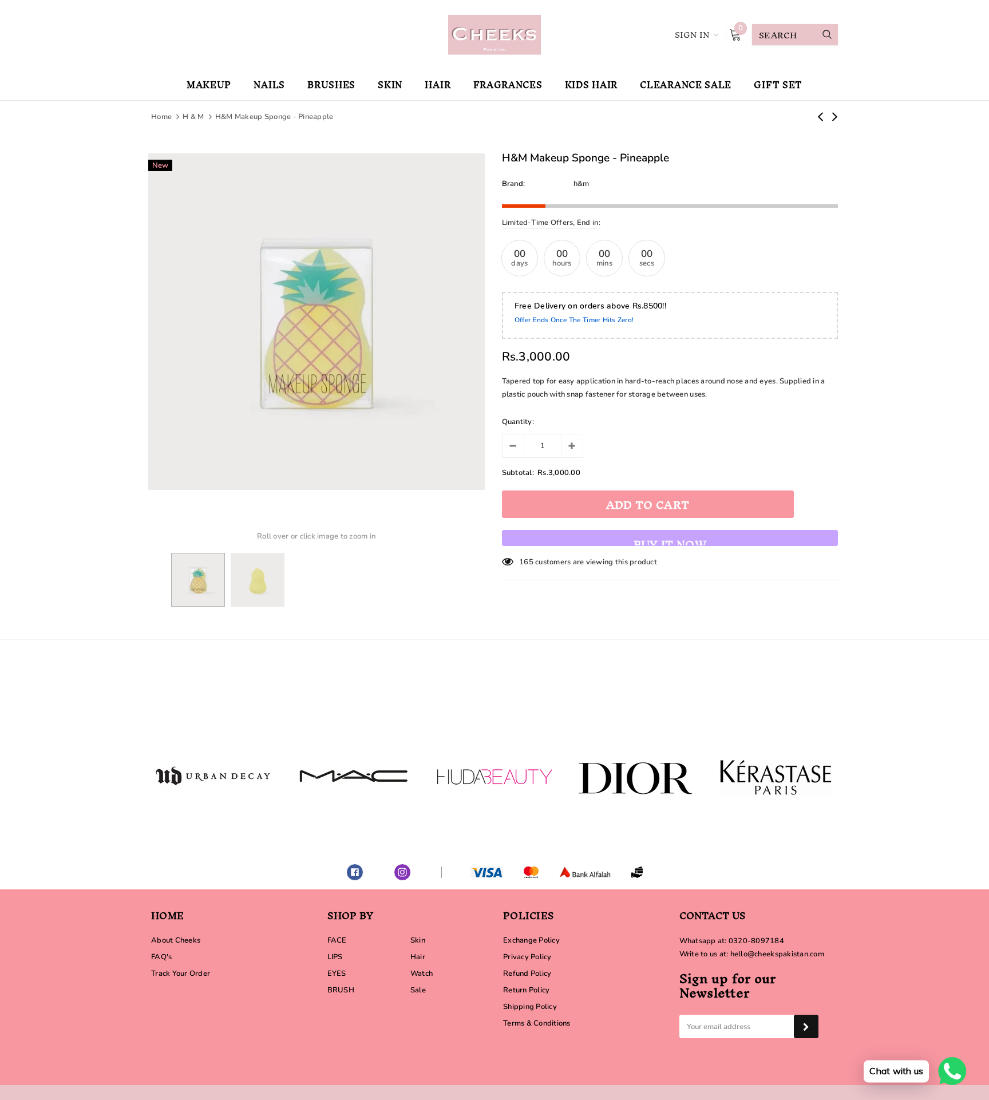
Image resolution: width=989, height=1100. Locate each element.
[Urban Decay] (213, 776)
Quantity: (518, 422)
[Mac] (354, 776)
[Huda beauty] (494, 776)
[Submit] (806, 1026)
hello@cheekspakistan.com (777, 954)
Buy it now (670, 539)
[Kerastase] (776, 776)
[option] (316, 321)
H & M (193, 117)
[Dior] (635, 776)
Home (161, 117)
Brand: (513, 184)
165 (526, 562)
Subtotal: (518, 473)
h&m (581, 184)
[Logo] (494, 33)
